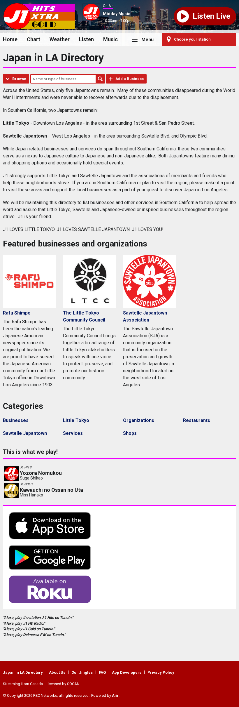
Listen (86, 39)
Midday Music (116, 13)
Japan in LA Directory (23, 672)
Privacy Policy (160, 672)
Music (110, 39)
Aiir (115, 695)
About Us (57, 672)
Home (10, 39)
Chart (33, 39)
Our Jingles (82, 672)
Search (100, 79)
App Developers (126, 672)
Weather (60, 39)
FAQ (102, 672)
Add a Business (129, 79)
